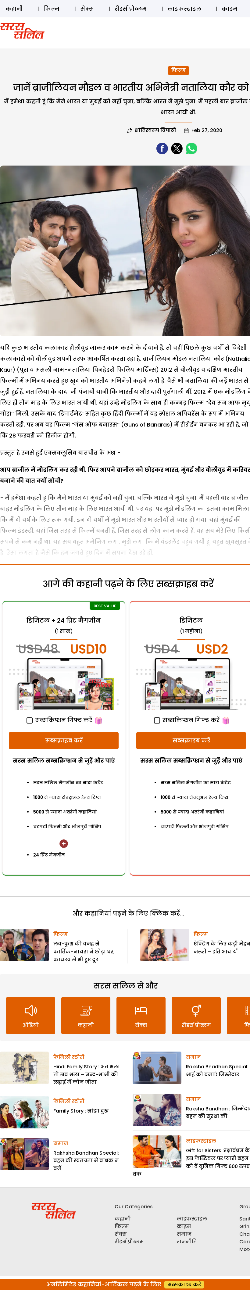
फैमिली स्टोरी (68, 1057)
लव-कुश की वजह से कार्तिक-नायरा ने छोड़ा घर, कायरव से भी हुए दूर (84, 951)
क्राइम (230, 9)
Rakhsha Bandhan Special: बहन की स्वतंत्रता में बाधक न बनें (86, 1160)
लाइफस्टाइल (184, 9)
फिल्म (51, 9)
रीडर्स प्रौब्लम (131, 9)
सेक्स (87, 9)
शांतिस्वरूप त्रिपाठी (155, 130)
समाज (60, 1143)
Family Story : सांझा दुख (81, 1110)
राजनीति (187, 1241)
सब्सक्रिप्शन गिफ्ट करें (63, 720)
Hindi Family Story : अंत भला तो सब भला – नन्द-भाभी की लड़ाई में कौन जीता (86, 1074)
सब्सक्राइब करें (64, 740)
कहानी (14, 9)
